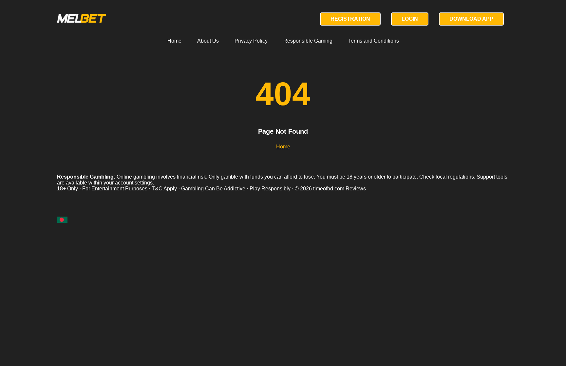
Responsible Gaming (307, 41)
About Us (208, 41)
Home (174, 41)
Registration (350, 19)
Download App (471, 19)
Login (410, 19)
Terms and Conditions (373, 41)
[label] (62, 220)
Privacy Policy (251, 41)
